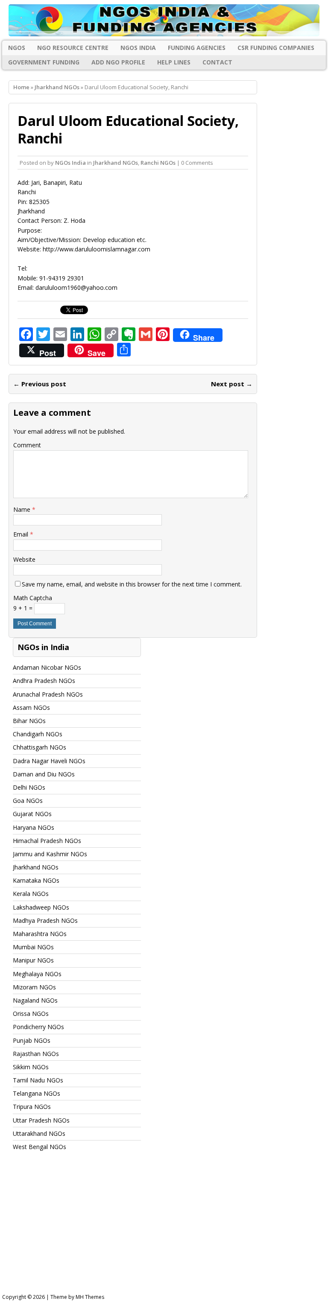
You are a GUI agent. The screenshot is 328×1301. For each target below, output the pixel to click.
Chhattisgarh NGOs (39, 747)
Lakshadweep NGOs (41, 907)
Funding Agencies (197, 48)
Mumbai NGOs (33, 947)
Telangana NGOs (36, 1093)
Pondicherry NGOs (38, 1027)
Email (21, 534)
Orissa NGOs (31, 1013)
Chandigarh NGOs (37, 734)
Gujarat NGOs (32, 814)
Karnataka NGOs (36, 880)
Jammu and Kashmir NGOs (50, 854)
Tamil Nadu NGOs (38, 1080)
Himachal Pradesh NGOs (47, 841)
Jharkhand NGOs (115, 162)
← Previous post (39, 383)
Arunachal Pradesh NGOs (48, 694)
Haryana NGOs (33, 827)
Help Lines (173, 62)
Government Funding (43, 62)
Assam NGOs (31, 707)
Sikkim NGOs (31, 1067)
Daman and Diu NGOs (44, 774)
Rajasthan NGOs (36, 1054)
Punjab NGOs (31, 1040)
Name (22, 509)
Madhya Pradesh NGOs (45, 920)
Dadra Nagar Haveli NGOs (49, 761)
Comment (27, 445)
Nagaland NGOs (35, 1000)
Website (24, 559)
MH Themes (90, 1297)
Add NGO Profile (118, 62)
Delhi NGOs (29, 787)
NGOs (16, 48)
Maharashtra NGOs (40, 934)
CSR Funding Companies (275, 48)
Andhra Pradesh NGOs (44, 681)
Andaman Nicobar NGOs (47, 667)
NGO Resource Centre (72, 48)
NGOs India (138, 48)
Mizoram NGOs (34, 987)
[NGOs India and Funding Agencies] (164, 20)
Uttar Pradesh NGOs (41, 1120)
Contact (217, 62)
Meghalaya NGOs (37, 974)
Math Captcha (32, 598)
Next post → (231, 383)
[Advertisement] (164, 1230)
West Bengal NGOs (39, 1147)
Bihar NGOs (29, 721)
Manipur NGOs (33, 960)
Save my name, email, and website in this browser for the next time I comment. (132, 584)
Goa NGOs (28, 800)
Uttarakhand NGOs (39, 1133)
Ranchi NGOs (158, 162)
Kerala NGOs (31, 894)
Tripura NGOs (32, 1107)
